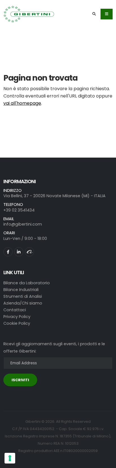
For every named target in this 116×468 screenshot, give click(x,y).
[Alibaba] (29, 251)
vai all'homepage (22, 103)
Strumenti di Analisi (22, 296)
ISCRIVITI (20, 380)
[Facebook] (8, 251)
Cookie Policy (16, 323)
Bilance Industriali (21, 289)
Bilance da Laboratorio (26, 283)
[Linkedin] (18, 251)
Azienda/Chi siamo (22, 303)
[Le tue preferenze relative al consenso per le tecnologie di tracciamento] (10, 458)
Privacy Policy (16, 316)
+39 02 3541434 (19, 210)
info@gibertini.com (22, 224)
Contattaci (14, 310)
